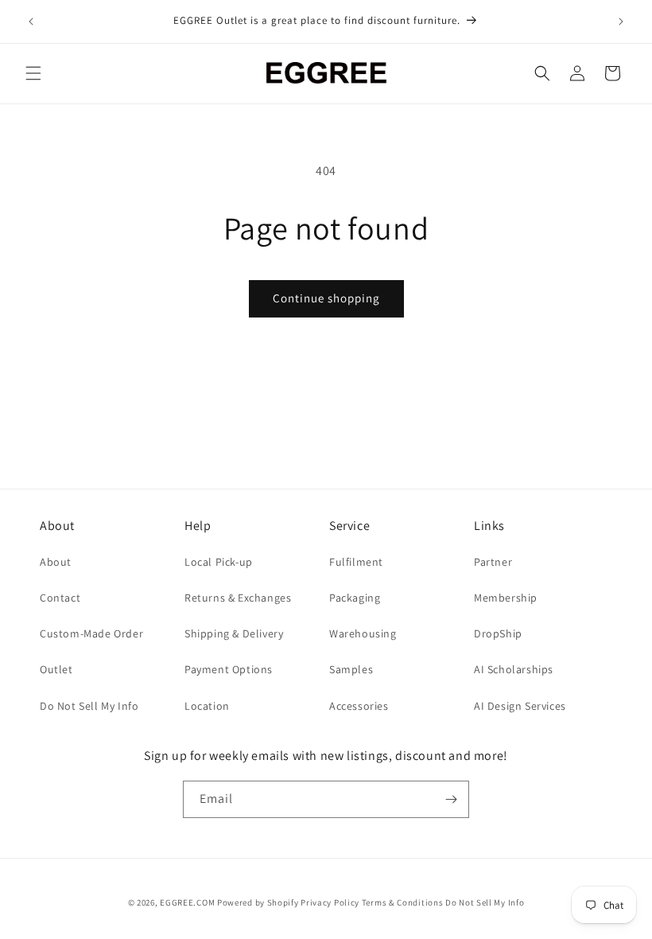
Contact (60, 597)
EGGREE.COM (187, 902)
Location (207, 706)
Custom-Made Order (91, 633)
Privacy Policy (330, 902)
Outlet (56, 669)
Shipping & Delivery (233, 633)
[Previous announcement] (31, 21)
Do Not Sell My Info (89, 706)
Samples (351, 669)
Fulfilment (356, 562)
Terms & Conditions (403, 902)
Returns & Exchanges (237, 597)
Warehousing (363, 633)
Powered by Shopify (258, 902)
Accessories (359, 706)
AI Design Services (520, 706)
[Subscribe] (450, 799)
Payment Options (228, 669)
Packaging (354, 597)
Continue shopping (326, 298)
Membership (506, 597)
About (56, 562)
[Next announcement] (620, 21)
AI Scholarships (513, 669)
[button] (33, 73)
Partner (493, 562)
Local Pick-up (218, 562)
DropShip (498, 633)
